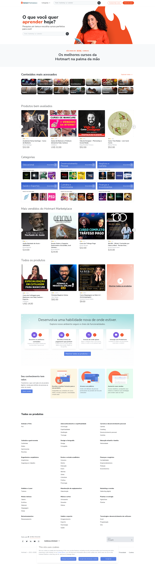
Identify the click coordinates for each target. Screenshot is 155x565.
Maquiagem (24, 508)
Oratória (102, 435)
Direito (63, 463)
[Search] (99, 2)
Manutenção (64, 491)
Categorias (45, 3)
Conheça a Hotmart (51, 541)
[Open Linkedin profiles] (30, 541)
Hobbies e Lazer (26, 488)
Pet (22, 427)
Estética (23, 502)
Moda (23, 511)
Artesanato (64, 499)
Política (63, 480)
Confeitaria (24, 443)
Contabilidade (104, 460)
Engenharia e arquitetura (30, 457)
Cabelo (23, 499)
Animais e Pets (26, 424)
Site (101, 525)
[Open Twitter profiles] (26, 541)
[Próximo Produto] (134, 125)
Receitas (24, 452)
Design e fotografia (67, 441)
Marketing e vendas (107, 488)
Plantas (102, 502)
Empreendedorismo (106, 463)
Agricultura (103, 499)
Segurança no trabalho (28, 463)
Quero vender (27, 391)
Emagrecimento (66, 519)
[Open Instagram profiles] (38, 541)
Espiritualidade (65, 429)
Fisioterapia (64, 525)
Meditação (64, 432)
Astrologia (64, 427)
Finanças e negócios (107, 457)
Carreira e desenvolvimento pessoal (113, 424)
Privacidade (122, 552)
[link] (29, 82)
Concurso (63, 460)
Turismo (23, 491)
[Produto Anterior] (21, 125)
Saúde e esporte (66, 516)
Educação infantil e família (109, 441)
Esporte (63, 522)
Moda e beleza (26, 497)
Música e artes (66, 497)
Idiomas (63, 472)
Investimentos (104, 469)
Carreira (102, 427)
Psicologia (64, 483)
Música (63, 505)
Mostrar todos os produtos (77, 354)
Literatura (64, 477)
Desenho (63, 502)
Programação (104, 522)
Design (63, 443)
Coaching (103, 429)
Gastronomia (25, 449)
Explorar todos (126, 75)
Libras (62, 474)
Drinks (23, 446)
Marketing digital (105, 491)
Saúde (63, 528)
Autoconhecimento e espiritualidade (73, 424)
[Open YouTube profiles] (34, 541)
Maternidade (104, 443)
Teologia (63, 435)
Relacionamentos (27, 516)
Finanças (102, 466)
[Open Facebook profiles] (23, 541)
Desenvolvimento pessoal (108, 432)
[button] (120, 539)
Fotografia (64, 446)
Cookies (131, 552)
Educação (64, 466)
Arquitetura (24, 460)
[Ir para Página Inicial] (29, 2)
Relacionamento (26, 519)
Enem (62, 469)
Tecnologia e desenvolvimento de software (115, 516)
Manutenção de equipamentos (71, 488)
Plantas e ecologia (106, 497)
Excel (102, 519)
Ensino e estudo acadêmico (70, 457)
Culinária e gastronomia (29, 441)
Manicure (24, 505)
